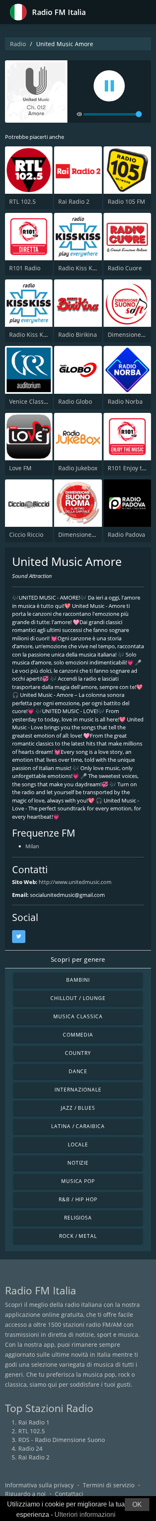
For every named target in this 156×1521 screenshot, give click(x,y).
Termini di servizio (108, 1485)
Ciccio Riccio (26, 534)
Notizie (78, 1162)
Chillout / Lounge (77, 998)
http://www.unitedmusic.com (75, 882)
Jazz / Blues (78, 1107)
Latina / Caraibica (78, 1126)
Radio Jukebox (77, 468)
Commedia (78, 1034)
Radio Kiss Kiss (30, 334)
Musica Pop (78, 1181)
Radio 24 (30, 1448)
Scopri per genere (78, 959)
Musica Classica (77, 1016)
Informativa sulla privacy (39, 1485)
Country (78, 1053)
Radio (18, 44)
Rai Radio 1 (34, 1422)
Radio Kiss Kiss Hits (85, 268)
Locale (78, 1144)
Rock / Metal (78, 1236)
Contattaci (69, 1494)
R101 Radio (24, 268)
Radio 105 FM (126, 201)
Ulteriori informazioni (85, 1514)
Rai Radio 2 (73, 201)
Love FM (20, 468)
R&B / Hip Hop (78, 1199)
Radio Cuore (125, 268)
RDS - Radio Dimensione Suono (61, 1440)
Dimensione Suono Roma (93, 534)
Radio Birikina (77, 334)
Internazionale (77, 1089)
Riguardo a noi (25, 1494)
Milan (32, 846)
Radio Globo (75, 401)
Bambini (78, 979)
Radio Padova (126, 534)
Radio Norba (125, 401)
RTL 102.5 (22, 201)
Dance (78, 1071)
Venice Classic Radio (37, 401)
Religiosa (78, 1217)
